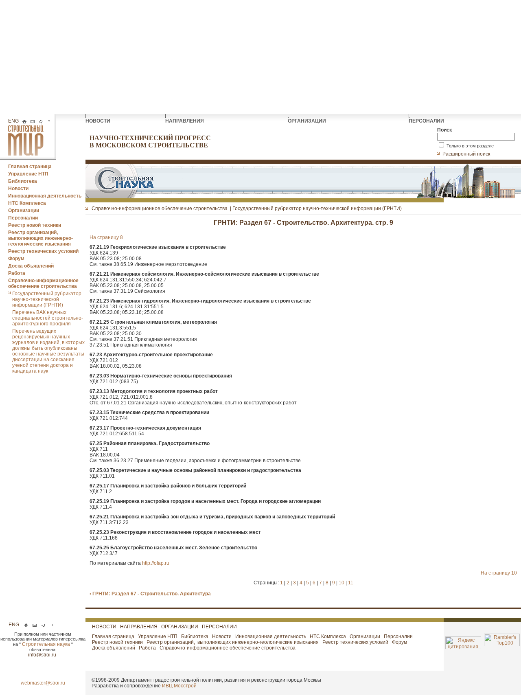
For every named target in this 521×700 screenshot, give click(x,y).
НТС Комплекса (27, 203)
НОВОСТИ (98, 121)
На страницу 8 (106, 237)
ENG (13, 121)
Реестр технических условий (43, 251)
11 (350, 583)
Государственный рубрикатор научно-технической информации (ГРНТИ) (46, 299)
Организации (23, 210)
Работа (16, 273)
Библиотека (22, 181)
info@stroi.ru (42, 655)
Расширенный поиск (466, 154)
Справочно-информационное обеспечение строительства (43, 283)
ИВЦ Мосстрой (179, 686)
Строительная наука (46, 644)
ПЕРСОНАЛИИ (427, 121)
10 (342, 583)
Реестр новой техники (34, 225)
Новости (18, 188)
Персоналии (23, 218)
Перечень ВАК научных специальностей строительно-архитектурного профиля (47, 318)
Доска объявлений (31, 266)
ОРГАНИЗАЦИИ (307, 121)
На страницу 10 (499, 573)
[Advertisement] (260, 57)
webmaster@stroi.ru (43, 683)
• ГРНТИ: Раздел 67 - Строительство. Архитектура (150, 594)
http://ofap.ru (155, 563)
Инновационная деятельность (44, 196)
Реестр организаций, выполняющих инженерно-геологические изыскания (40, 238)
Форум (16, 258)
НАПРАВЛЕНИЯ (185, 121)
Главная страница (30, 166)
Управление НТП (28, 174)
